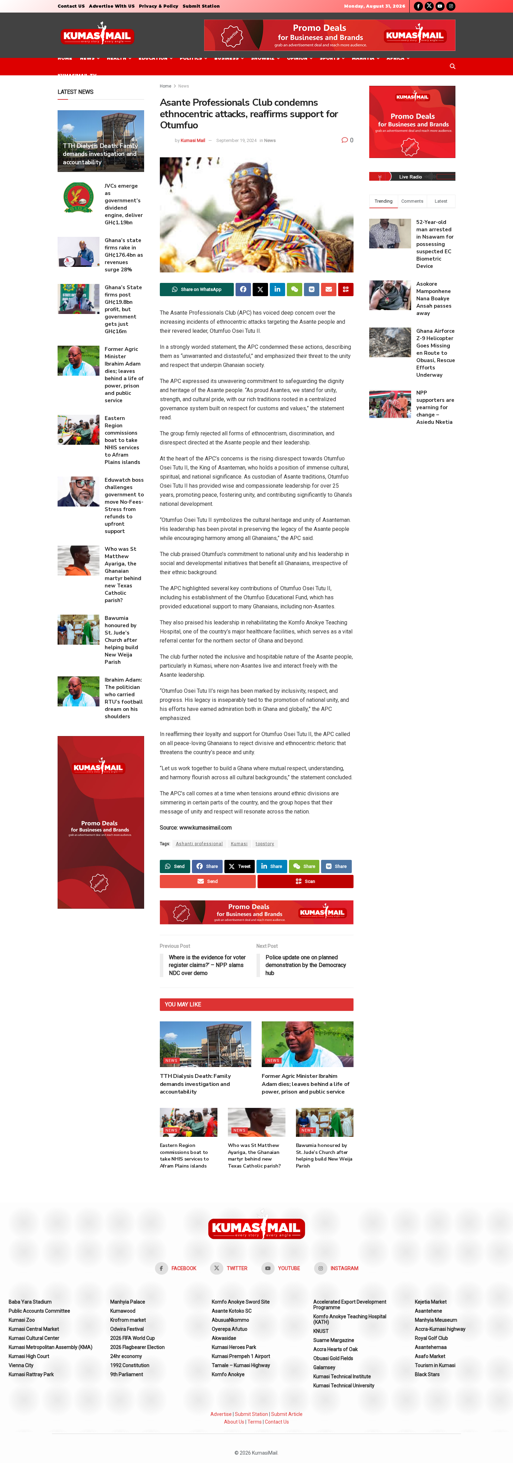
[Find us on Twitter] (429, 6)
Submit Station (201, 6)
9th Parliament (126, 1374)
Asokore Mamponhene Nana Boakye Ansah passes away (434, 298)
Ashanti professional (199, 843)
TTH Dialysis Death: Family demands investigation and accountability (195, 1084)
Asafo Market (430, 1356)
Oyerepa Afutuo (229, 1329)
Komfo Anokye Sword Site (241, 1302)
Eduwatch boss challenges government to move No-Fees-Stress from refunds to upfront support (124, 506)
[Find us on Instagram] (450, 6)
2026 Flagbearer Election (137, 1347)
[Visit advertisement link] (329, 35)
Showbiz (263, 58)
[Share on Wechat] (294, 289)
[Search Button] (452, 66)
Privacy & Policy (158, 6)
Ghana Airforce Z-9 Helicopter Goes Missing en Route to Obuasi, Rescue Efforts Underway (435, 353)
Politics (191, 58)
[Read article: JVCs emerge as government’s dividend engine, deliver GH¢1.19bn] (78, 197)
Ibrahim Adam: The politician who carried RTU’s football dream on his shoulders (124, 698)
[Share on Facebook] (243, 289)
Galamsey (324, 1367)
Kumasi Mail (193, 140)
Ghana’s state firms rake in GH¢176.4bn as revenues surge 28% (124, 255)
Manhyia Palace (127, 1302)
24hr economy (126, 1356)
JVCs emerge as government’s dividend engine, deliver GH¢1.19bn (124, 204)
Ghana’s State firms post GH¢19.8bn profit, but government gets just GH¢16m (123, 309)
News (87, 58)
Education (153, 58)
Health (116, 58)
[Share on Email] (328, 289)
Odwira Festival (127, 1329)
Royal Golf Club (431, 1338)
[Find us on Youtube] (440, 6)
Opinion (297, 58)
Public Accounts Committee (39, 1311)
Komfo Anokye (228, 1374)
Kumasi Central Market (34, 1329)
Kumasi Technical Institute (342, 1376)
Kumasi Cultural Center (34, 1338)
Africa (395, 58)
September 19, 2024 (236, 140)
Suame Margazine (333, 1340)
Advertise (221, 1414)
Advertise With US (112, 6)
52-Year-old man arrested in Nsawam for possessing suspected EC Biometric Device (435, 244)
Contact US (71, 6)
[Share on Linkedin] (277, 289)
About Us (234, 1422)
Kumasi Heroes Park (234, 1347)
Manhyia (363, 58)
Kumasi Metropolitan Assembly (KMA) (50, 1347)
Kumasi (239, 843)
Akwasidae (224, 1338)
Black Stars (427, 1374)
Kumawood (122, 1311)
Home (65, 58)
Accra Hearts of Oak (335, 1349)
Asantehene (428, 1311)
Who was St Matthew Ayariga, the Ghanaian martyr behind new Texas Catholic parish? (254, 1155)
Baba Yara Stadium (30, 1302)
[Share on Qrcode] (346, 289)
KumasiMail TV (77, 75)
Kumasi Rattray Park (31, 1374)
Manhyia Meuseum (436, 1320)
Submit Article (287, 1414)
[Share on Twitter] (260, 289)
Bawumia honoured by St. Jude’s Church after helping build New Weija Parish (324, 1155)
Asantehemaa (431, 1347)
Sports (330, 58)
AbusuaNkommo (230, 1320)
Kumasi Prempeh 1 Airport (241, 1356)
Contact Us (277, 1422)
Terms (254, 1422)
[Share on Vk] (311, 289)
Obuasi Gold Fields (333, 1358)
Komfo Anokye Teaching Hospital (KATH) (349, 1319)
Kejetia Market (431, 1302)
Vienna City (21, 1365)
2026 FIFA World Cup (132, 1338)
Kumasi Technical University (343, 1385)
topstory (265, 843)
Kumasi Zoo (22, 1320)
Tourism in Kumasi (435, 1365)
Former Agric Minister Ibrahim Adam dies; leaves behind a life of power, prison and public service (306, 1084)
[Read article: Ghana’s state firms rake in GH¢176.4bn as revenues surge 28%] (78, 252)
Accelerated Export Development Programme (349, 1304)
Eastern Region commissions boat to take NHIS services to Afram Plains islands (184, 1155)
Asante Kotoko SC (232, 1311)
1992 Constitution (129, 1365)
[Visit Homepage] (97, 35)
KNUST (321, 1331)
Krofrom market (128, 1320)
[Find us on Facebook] (418, 6)
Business (226, 58)
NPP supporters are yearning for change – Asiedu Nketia (435, 407)
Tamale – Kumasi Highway (241, 1365)
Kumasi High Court (29, 1356)
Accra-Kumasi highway (440, 1329)
